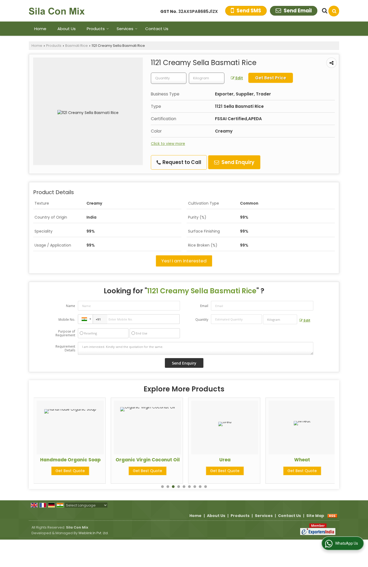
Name (70, 306)
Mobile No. (66, 319)
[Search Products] (324, 11)
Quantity (201, 319)
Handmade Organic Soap (70, 460)
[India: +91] (85, 319)
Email (204, 306)
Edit (239, 78)
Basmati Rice (76, 45)
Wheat (302, 460)
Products (96, 28)
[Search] (333, 11)
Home (40, 28)
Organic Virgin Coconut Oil (148, 460)
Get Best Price (270, 78)
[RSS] (332, 515)
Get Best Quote (70, 470)
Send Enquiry (237, 162)
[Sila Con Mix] (57, 11)
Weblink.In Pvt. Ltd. (93, 533)
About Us (66, 28)
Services (125, 28)
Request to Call (181, 162)
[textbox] (206, 78)
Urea (225, 460)
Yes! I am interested (184, 261)
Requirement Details (65, 348)
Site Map (315, 515)
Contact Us (156, 28)
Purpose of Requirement (65, 333)
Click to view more (168, 143)
